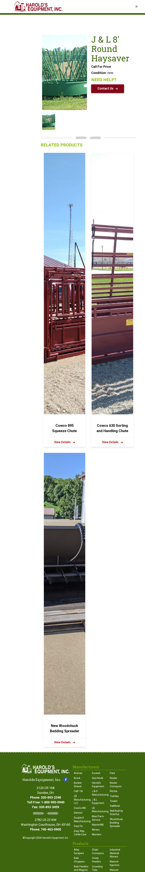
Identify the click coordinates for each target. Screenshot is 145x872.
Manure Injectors (114, 863)
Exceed (96, 773)
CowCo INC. (80, 808)
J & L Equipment (98, 801)
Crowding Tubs (97, 868)
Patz (112, 773)
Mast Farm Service (98, 818)
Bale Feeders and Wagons (81, 868)
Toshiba (114, 796)
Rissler (113, 778)
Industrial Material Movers (115, 853)
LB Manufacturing (99, 810)
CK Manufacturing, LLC (81, 799)
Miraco (96, 829)
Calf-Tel (78, 791)
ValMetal (115, 805)
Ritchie (113, 791)
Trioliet (113, 801)
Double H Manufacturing (81, 819)
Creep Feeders (96, 860)
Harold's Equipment (98, 784)
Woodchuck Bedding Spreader (116, 822)
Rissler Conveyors (116, 784)
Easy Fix (78, 826)
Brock (77, 778)
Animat (78, 773)
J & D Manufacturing (99, 793)
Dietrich (78, 812)
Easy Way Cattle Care (80, 833)
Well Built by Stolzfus (116, 812)
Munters (96, 834)
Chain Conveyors (98, 851)
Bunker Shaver (78, 784)
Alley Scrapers (79, 851)
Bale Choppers (79, 860)
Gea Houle (97, 778)
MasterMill (98, 824)
